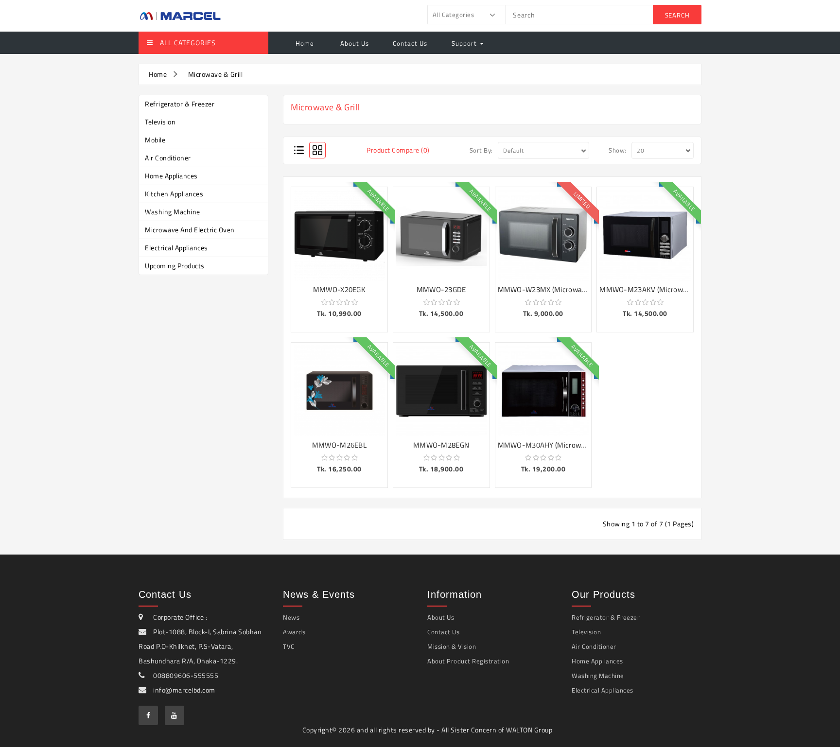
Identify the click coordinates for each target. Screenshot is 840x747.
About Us (353, 43)
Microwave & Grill (215, 74)
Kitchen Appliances (174, 194)
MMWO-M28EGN (441, 445)
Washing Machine (172, 212)
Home (305, 43)
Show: (618, 150)
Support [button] (465, 43)
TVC (289, 646)
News (291, 617)
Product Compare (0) (398, 150)
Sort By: (481, 150)
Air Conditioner (168, 158)
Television (160, 122)
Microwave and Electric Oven (190, 230)
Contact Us (410, 43)
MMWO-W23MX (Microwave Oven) (554, 289)
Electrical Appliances (176, 248)
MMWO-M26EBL (339, 445)
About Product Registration (468, 661)
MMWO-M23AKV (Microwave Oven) (657, 289)
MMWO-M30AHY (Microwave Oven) (555, 445)
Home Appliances (171, 176)
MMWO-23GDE (441, 289)
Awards (294, 632)
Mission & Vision (451, 646)
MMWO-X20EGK (339, 289)
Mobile (155, 140)
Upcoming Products (175, 266)
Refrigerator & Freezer (179, 104)
